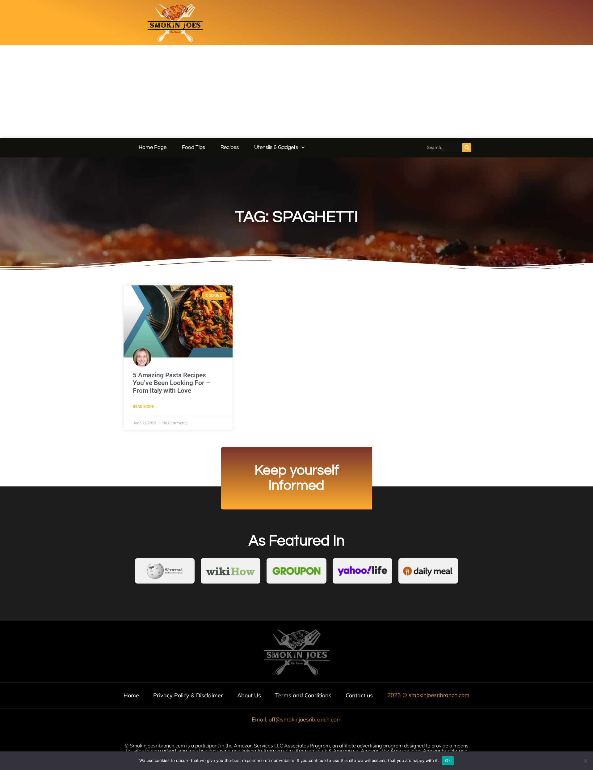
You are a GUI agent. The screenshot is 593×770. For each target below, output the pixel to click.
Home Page (152, 147)
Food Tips (193, 147)
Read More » (145, 406)
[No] (585, 761)
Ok (448, 760)
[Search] (466, 147)
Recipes (230, 147)
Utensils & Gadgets (276, 147)
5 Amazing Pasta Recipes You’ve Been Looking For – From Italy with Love (171, 382)
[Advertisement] (296, 91)
